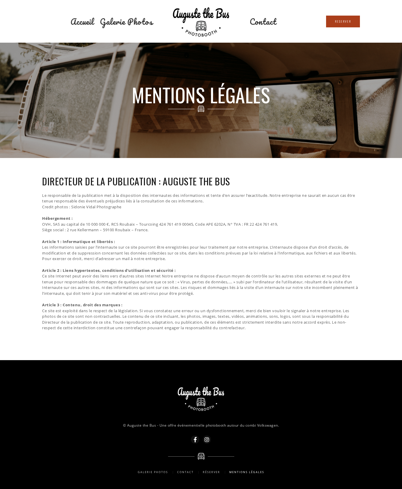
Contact (263, 21)
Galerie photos (126, 21)
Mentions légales (246, 472)
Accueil (82, 21)
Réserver (211, 472)
